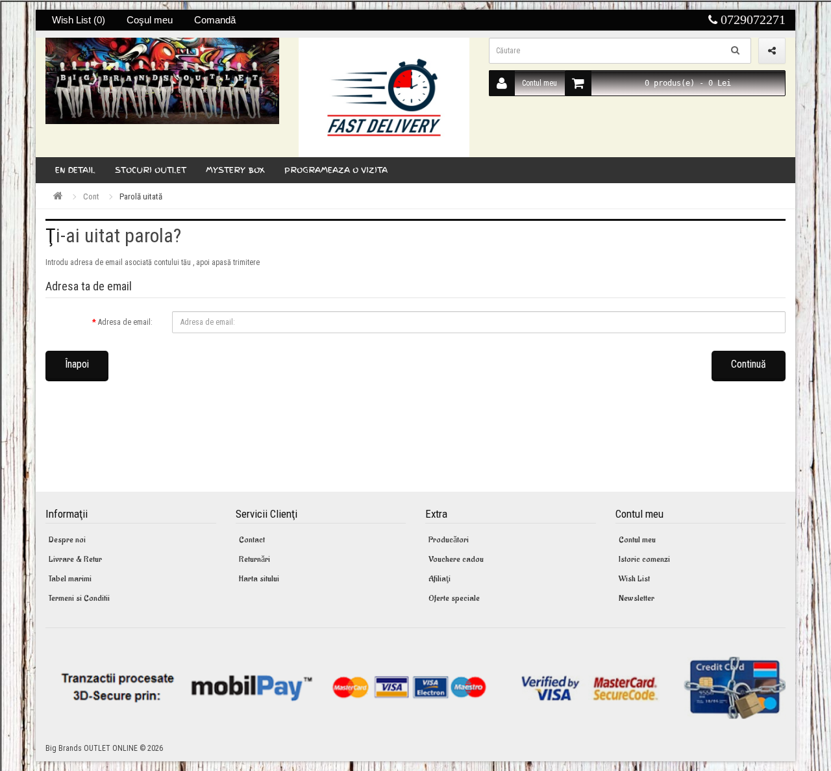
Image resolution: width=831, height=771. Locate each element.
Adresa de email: (125, 322)
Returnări (254, 558)
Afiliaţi (439, 578)
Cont (91, 196)
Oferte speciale (454, 597)
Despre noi (67, 539)
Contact (252, 539)
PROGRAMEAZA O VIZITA (336, 170)
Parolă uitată (140, 196)
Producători (448, 539)
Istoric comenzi (644, 558)
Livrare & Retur (75, 558)
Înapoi (77, 364)
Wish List (634, 578)
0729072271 (751, 19)
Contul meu (539, 83)
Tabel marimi (70, 578)
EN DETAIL (75, 170)
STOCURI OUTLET (150, 170)
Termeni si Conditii (79, 597)
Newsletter (636, 597)
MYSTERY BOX (235, 170)
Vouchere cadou (456, 558)
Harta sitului (259, 578)
